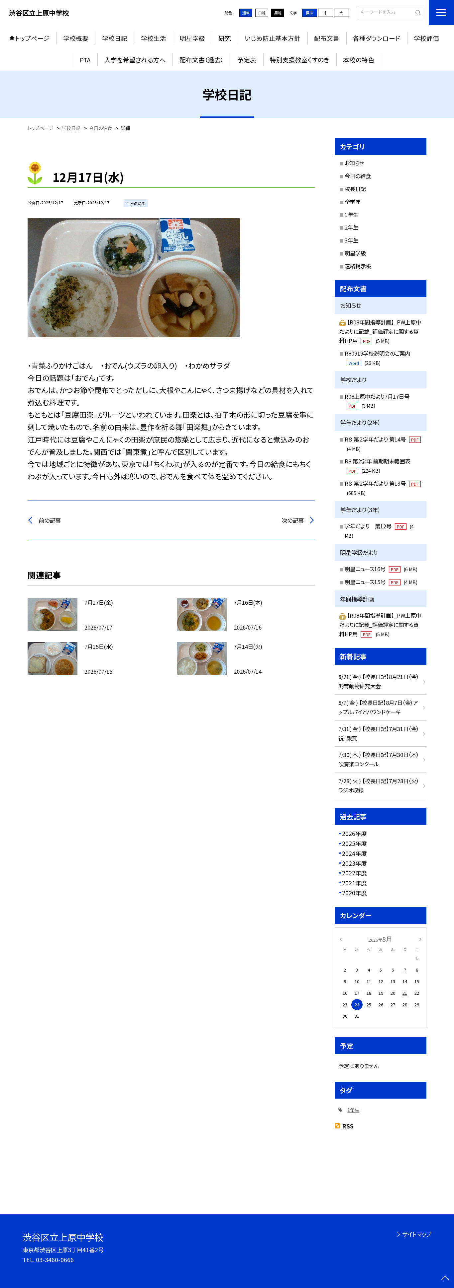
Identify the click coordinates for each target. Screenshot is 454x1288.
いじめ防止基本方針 (272, 38)
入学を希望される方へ (135, 59)
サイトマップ (416, 1234)
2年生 (351, 227)
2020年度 (354, 893)
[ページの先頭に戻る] (445, 1279)
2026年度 (354, 833)
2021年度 (354, 883)
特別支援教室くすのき (299, 59)
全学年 (353, 202)
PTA (85, 59)
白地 (262, 12)
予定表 (246, 59)
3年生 (351, 240)
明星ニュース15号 (381, 582)
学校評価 (426, 38)
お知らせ (354, 163)
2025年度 (354, 843)
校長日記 (355, 189)
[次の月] (420, 938)
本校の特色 (358, 59)
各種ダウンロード (376, 38)
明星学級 (192, 38)
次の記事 (293, 520)
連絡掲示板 (358, 266)
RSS (348, 1126)
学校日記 (114, 38)
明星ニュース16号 (381, 569)
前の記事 (50, 520)
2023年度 (354, 863)
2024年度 (354, 853)
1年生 (351, 215)
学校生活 (153, 38)
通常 (246, 12)
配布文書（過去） (201, 59)
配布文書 (326, 38)
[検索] (417, 12)
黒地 (278, 12)
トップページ (32, 38)
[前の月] (341, 938)
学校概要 (75, 38)
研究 (224, 38)
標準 (309, 12)
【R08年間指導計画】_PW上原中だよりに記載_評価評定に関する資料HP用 (380, 331)
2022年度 (354, 873)
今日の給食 (358, 176)
